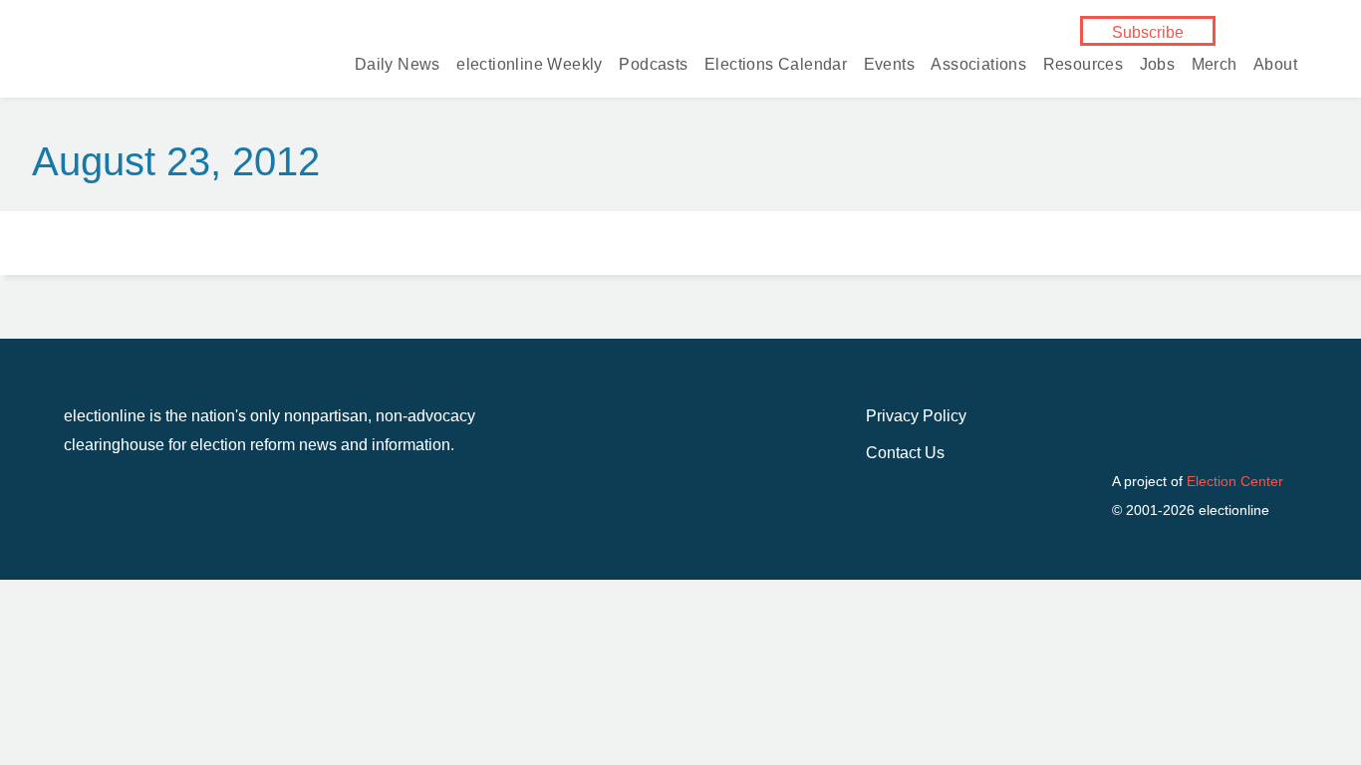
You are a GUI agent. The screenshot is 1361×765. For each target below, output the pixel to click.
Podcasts (653, 64)
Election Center (1235, 481)
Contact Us (905, 452)
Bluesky (1283, 32)
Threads (1251, 56)
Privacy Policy (916, 415)
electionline (159, 58)
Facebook (1251, 32)
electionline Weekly (529, 64)
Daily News (397, 64)
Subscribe (1148, 32)
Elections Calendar (775, 64)
